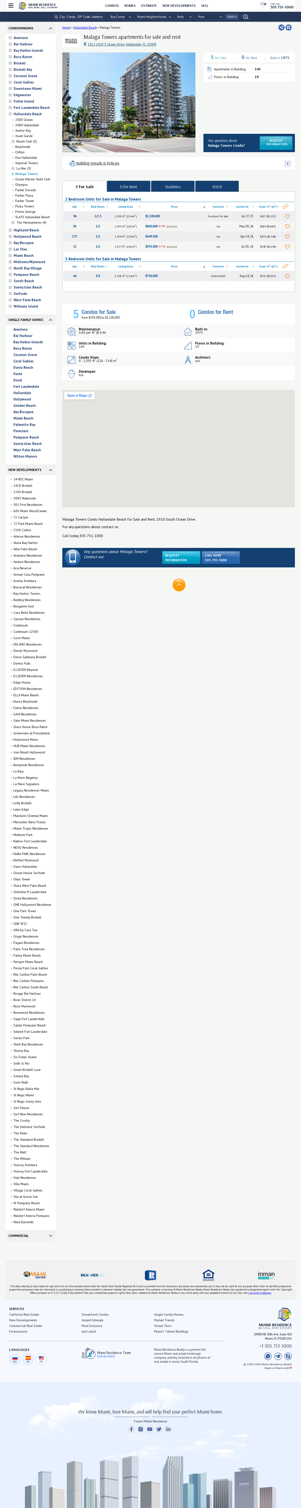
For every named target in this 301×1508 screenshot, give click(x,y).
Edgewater (22, 95)
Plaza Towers (24, 206)
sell (204, 5)
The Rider (20, 1133)
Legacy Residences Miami (31, 790)
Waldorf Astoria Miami (28, 1209)
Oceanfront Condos (95, 1314)
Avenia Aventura (24, 581)
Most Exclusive (92, 1326)
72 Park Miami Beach (28, 524)
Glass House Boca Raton (30, 727)
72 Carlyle (20, 517)
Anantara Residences (27, 555)
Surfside (20, 293)
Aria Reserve (22, 568)
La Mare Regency (25, 778)
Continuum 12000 (25, 631)
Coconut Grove (25, 76)
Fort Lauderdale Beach (32, 107)
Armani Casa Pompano (29, 574)
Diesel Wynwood (25, 651)
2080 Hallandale (27, 125)
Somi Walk (20, 1082)
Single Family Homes (25, 320)
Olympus (21, 184)
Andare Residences (26, 562)
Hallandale (22, 393)
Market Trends (164, 1320)
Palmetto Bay (24, 424)
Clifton (19, 152)
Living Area (126, 206)
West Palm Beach (27, 300)
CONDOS (112, 5)
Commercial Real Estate (25, 1326)
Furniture (218, 206)
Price (174, 206)
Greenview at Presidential (31, 733)
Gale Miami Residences (29, 720)
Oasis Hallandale (25, 866)
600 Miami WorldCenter (30, 511)
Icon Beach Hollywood (29, 752)
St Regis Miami (23, 1095)
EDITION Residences (27, 689)
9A (75, 216)
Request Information (176, 557)
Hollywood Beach (28, 236)
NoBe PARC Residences (29, 854)
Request (276, 142)
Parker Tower (24, 201)
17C (74, 236)
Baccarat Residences (27, 587)
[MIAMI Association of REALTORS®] (34, 1275)
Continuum (20, 625)
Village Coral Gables (28, 1190)
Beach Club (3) (26, 141)
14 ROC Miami (23, 479)
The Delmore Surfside (29, 1127)
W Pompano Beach (26, 1203)
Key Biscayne (24, 243)
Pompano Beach (26, 274)
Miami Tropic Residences (30, 828)
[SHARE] (281, 27)
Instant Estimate (92, 1320)
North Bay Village (28, 268)
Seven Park (21, 1038)
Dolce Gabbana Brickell (29, 657)
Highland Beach (26, 230)
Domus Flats (22, 663)
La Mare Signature (26, 784)
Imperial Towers (26, 163)
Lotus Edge (21, 809)
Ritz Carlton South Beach (30, 987)
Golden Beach (24, 405)
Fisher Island (24, 101)
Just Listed (89, 1331)
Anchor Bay (23, 130)
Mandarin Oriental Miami (30, 816)
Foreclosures (18, 1331)
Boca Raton (23, 57)
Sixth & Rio (21, 1063)
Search (232, 16)
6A (75, 276)
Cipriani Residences (26, 619)
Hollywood (22, 399)
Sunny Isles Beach (28, 287)
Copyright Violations (259, 1292)
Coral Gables (24, 82)
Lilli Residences (24, 797)
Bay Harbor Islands (28, 50)
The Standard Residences (31, 1146)
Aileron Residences (26, 536)
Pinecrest (20, 431)
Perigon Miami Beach (28, 962)
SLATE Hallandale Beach (32, 217)
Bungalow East (23, 606)
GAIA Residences (25, 714)
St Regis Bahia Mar (26, 1089)
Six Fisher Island (24, 1057)
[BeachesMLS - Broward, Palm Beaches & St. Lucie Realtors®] (92, 1275)
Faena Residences (26, 708)
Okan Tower (21, 879)
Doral (17, 380)
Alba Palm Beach (25, 549)
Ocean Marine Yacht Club (32, 179)
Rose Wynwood (24, 1006)
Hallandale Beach (28, 114)
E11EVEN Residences (28, 676)
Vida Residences (24, 1178)
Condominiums (20, 28)
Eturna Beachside (25, 701)
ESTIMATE (149, 5)
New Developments (179, 5)
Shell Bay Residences (28, 1044)
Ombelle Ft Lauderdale (30, 892)
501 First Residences (28, 505)
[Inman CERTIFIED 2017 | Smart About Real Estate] (266, 1275)
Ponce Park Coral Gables (30, 968)
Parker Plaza (24, 195)
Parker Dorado (25, 190)
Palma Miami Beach (27, 955)
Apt (74, 206)
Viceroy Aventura (25, 1165)
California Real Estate (24, 1314)
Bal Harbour (23, 44)
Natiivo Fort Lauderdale (30, 841)
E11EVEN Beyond (25, 670)
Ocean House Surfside (29, 873)
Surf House (21, 1108)
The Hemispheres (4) (31, 222)
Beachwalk (22, 147)
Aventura (21, 38)
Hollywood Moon (25, 739)
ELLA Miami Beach (26, 695)
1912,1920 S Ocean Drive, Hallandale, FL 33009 (121, 44)
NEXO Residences (25, 847)
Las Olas (20, 249)
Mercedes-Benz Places (29, 822)
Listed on (242, 206)
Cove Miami (21, 638)
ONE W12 (20, 924)
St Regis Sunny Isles (27, 1101)
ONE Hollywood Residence (32, 904)
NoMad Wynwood (26, 860)
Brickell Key (23, 69)
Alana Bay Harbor (25, 543)
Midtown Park (22, 835)
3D (75, 226)
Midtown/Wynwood (29, 262)
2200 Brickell (22, 492)
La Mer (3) (23, 168)
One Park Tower (24, 911)
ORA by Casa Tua (25, 930)
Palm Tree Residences (29, 949)
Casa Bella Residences (29, 612)
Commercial (18, 1236)
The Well (19, 1152)
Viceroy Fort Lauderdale (30, 1171)
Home (66, 28)
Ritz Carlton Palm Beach (30, 974)
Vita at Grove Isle (25, 1197)
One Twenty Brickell (27, 917)
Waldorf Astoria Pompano (31, 1216)
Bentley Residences (27, 600)
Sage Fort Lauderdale (28, 1019)
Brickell (20, 63)
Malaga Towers (26, 174)
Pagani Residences (26, 943)
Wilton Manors (25, 456)
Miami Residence (43, 5)
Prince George (25, 212)
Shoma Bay (21, 1051)
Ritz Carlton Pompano (28, 981)
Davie (17, 374)
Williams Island (26, 306)
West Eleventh (23, 1222)
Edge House (22, 682)
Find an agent (106, 1355)
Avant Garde (24, 136)
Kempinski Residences (28, 765)
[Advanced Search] (245, 17)
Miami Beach (24, 255)
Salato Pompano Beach (29, 1025)
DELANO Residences (27, 644)
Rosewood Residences (29, 1012)
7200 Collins (22, 530)
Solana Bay (21, 1076)
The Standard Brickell (28, 1139)
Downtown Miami (28, 88)
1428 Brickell (22, 485)
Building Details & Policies (97, 163)
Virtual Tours (163, 1326)
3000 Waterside (24, 498)
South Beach (24, 281)
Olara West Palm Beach (29, 885)
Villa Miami (21, 1184)
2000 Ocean (24, 120)
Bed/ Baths (98, 206)
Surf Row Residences (28, 1114)
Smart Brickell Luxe (27, 1070)
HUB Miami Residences (29, 746)
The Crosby (21, 1120)
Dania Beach (23, 367)
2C (75, 247)
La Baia (18, 771)
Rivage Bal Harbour (27, 993)
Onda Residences (25, 898)
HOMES (130, 5)
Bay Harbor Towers (26, 593)
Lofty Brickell (22, 803)
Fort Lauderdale (26, 386)
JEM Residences (24, 758)
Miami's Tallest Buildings (171, 1331)
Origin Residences (26, 936)
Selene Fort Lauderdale (30, 1031)
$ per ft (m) (268, 206)
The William (21, 1158)
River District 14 (24, 1000)
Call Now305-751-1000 (216, 557)
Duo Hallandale (26, 157)
